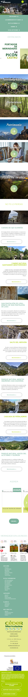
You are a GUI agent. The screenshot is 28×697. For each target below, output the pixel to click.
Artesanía (7, 573)
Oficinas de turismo (9, 612)
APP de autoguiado (9, 580)
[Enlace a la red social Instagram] (6, 629)
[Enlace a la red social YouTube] (20, 629)
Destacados (13, 16)
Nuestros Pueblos (8, 572)
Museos (6, 596)
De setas (7, 587)
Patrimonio (7, 571)
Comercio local (8, 613)
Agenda (13, 26)
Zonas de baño (8, 597)
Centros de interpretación (10, 598)
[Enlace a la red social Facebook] (17, 629)
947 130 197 (15, 643)
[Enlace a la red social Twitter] (13, 629)
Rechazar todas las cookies (11, 684)
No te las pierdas (8, 581)
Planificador (7, 603)
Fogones (6, 606)
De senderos (7, 583)
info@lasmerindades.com (14, 645)
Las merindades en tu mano (13, 19)
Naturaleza (7, 570)
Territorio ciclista (8, 585)
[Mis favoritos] (22, 1)
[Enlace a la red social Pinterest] (10, 629)
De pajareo (7, 586)
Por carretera (7, 582)
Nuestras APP (14, 636)
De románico (7, 588)
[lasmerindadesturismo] (2, 542)
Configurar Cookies (9, 693)
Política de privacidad (14, 631)
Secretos (7, 567)
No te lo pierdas (13, 23)
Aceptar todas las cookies (11, 689)
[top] (14, 188)
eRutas (6, 590)
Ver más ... (14, 521)
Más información (11, 241)
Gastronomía (7, 575)
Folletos (6, 615)
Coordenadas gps (14, 647)
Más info (3, 681)
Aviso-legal (14, 633)
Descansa (7, 605)
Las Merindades (7, 1)
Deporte (6, 595)
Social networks (13, 30)
